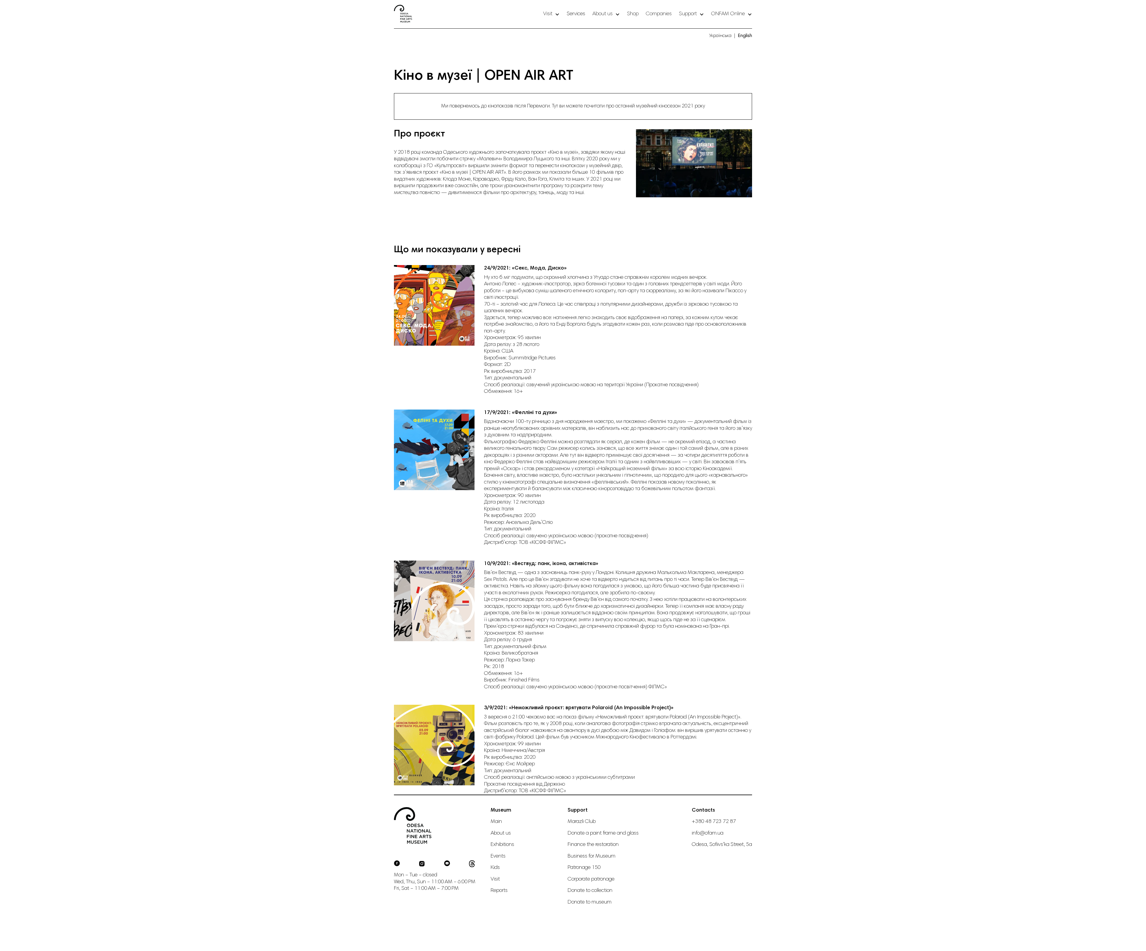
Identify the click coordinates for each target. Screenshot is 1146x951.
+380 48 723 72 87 (714, 821)
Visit (495, 879)
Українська (720, 35)
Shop (633, 14)
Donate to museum (589, 902)
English (745, 35)
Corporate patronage (591, 879)
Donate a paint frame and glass (603, 833)
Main (496, 821)
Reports (499, 890)
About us (501, 833)
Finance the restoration (593, 844)
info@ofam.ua (707, 833)
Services (576, 14)
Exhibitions (502, 844)
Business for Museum (591, 856)
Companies (659, 14)
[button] (551, 14)
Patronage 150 (584, 867)
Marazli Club (582, 821)
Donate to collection (590, 890)
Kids (495, 867)
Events (498, 856)
